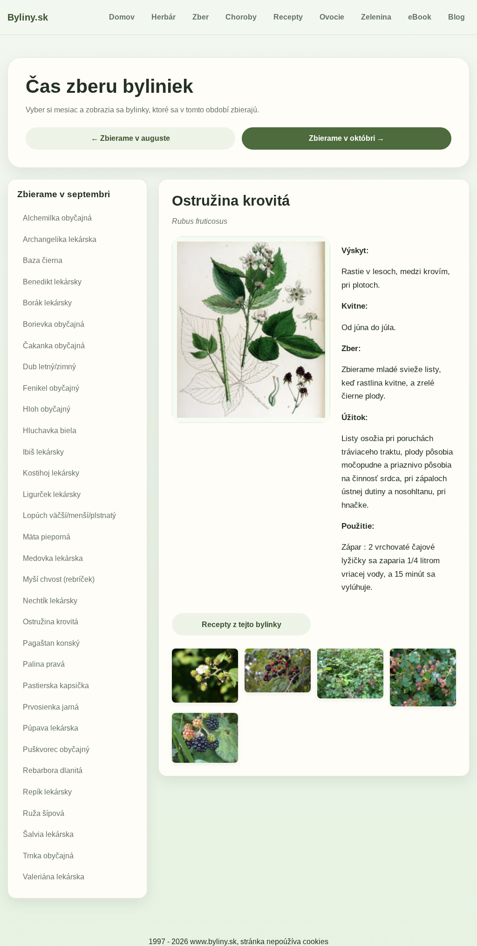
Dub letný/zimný (49, 367)
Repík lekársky (47, 792)
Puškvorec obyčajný (56, 749)
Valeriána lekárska (53, 877)
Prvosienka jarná (51, 707)
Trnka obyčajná (48, 856)
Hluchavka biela (49, 431)
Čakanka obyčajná (54, 346)
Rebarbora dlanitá (52, 770)
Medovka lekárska (53, 558)
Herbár (163, 17)
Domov (122, 17)
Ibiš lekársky (43, 452)
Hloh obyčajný (46, 409)
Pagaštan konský (51, 643)
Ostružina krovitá (50, 622)
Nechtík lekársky (50, 601)
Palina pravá (44, 664)
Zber (200, 17)
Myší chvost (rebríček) (59, 579)
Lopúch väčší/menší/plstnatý (69, 515)
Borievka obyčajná (53, 324)
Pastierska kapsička (56, 686)
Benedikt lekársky (52, 282)
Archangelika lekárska (59, 239)
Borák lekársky (47, 303)
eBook (419, 17)
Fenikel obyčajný (51, 388)
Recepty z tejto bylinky (241, 624)
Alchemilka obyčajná (57, 218)
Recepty (288, 17)
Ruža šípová (43, 813)
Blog (456, 17)
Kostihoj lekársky (51, 473)
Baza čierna (42, 260)
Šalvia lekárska (48, 834)
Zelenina (376, 17)
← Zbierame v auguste (130, 138)
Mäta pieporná (46, 537)
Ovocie (332, 17)
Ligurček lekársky (52, 494)
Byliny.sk (27, 17)
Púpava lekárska (50, 728)
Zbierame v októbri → (346, 138)
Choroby (241, 17)
